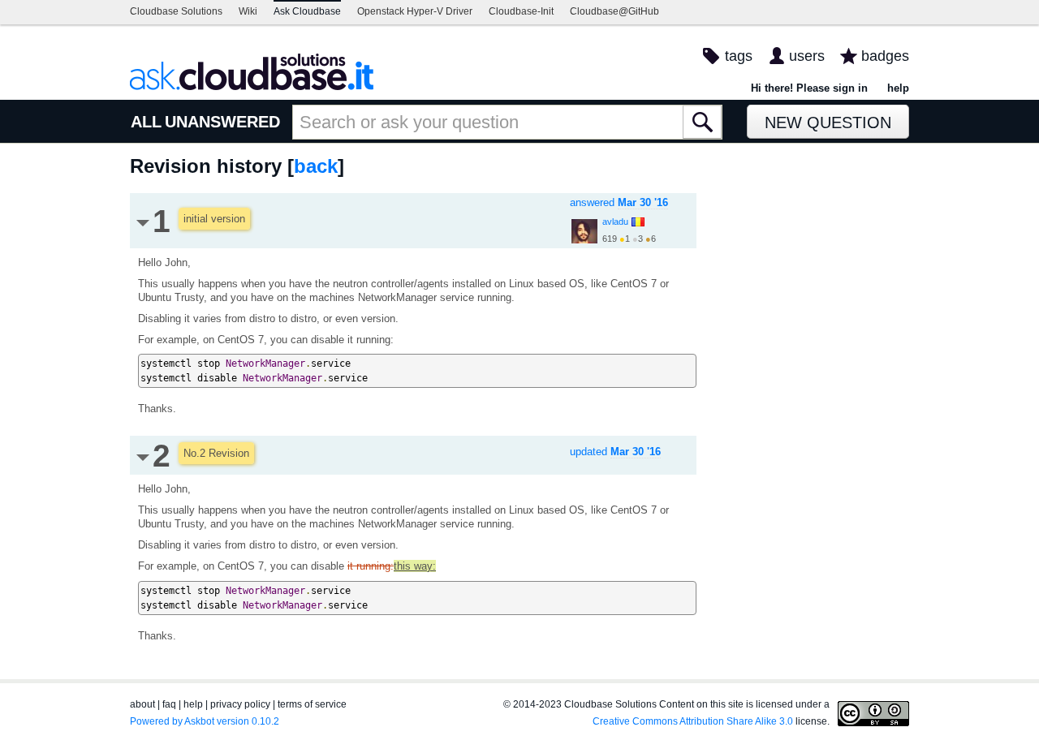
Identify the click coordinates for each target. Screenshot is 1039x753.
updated (615, 451)
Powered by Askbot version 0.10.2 (204, 721)
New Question (828, 122)
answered (619, 202)
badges (885, 56)
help (898, 88)
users (807, 56)
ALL (146, 122)
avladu (615, 221)
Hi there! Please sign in (809, 88)
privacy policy (240, 704)
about (142, 704)
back (316, 166)
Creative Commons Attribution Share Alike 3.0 (693, 721)
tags (738, 56)
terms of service (312, 704)
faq (169, 704)
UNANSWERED (222, 122)
